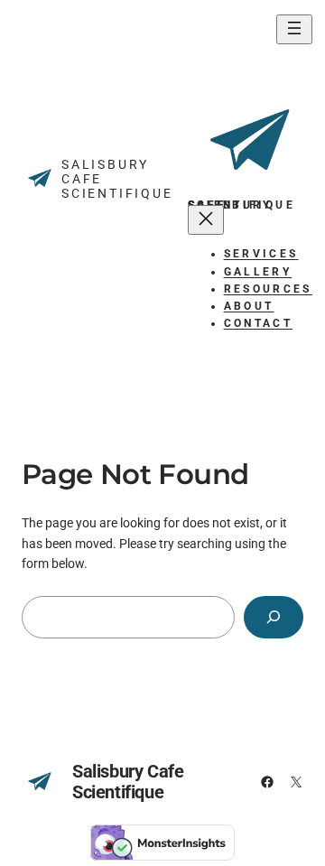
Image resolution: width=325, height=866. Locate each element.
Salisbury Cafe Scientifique (127, 781)
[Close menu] (206, 220)
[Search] (273, 617)
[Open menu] (294, 29)
